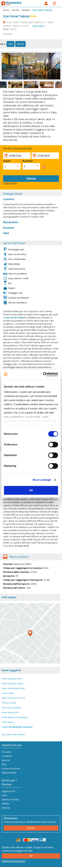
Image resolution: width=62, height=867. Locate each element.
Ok (31, 856)
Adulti (7, 161)
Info (10, 44)
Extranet (6, 807)
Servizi (20, 44)
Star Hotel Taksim (42, 10)
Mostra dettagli (42, 479)
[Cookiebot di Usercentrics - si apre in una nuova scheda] (43, 374)
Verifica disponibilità (17, 148)
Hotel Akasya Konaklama (15, 717)
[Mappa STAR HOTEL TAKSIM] (30, 633)
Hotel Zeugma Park (12, 678)
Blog (4, 764)
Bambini (28, 161)
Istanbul (26, 10)
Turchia (15, 10)
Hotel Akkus (8, 722)
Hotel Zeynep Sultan (12, 683)
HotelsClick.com (11, 3)
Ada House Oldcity (11, 707)
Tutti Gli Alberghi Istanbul (17, 726)
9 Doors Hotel (9, 702)
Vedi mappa (38, 25)
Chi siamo (6, 751)
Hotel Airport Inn (10, 712)
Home (6, 10)
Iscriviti (31, 828)
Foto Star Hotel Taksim (13, 734)
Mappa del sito (9, 772)
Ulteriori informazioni (13, 861)
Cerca (31, 178)
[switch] (53, 444)
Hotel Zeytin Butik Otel (13, 688)
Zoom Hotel (8, 693)
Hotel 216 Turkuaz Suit (13, 697)
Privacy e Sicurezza (11, 768)
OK (31, 490)
